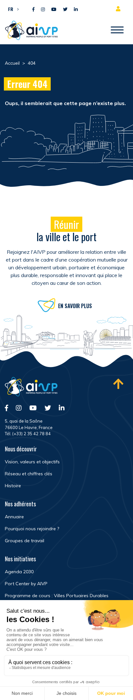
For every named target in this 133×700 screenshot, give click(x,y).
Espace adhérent (119, 8)
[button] (12, 8)
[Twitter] (65, 9)
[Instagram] (43, 9)
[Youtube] (54, 9)
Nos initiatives (20, 559)
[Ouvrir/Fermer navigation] (117, 30)
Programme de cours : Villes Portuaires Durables (56, 595)
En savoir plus (75, 306)
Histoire (13, 486)
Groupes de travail (24, 541)
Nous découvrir (21, 449)
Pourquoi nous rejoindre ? (32, 529)
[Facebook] (33, 9)
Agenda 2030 (19, 572)
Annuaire (14, 517)
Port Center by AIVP (26, 584)
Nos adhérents (20, 504)
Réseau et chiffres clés (28, 474)
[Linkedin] (76, 9)
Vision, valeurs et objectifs (32, 462)
